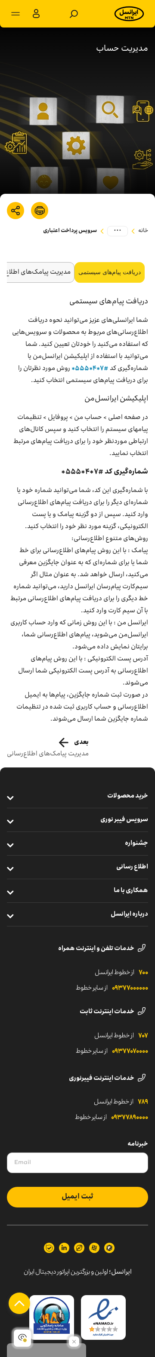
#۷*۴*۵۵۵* (89, 368)
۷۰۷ (143, 1036)
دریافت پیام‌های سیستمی (109, 272)
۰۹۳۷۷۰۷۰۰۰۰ (130, 1051)
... (117, 230)
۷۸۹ (143, 1102)
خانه (143, 231)
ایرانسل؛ (120, 1272)
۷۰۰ (143, 973)
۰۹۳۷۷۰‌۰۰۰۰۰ (130, 988)
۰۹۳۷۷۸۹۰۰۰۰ (129, 1117)
